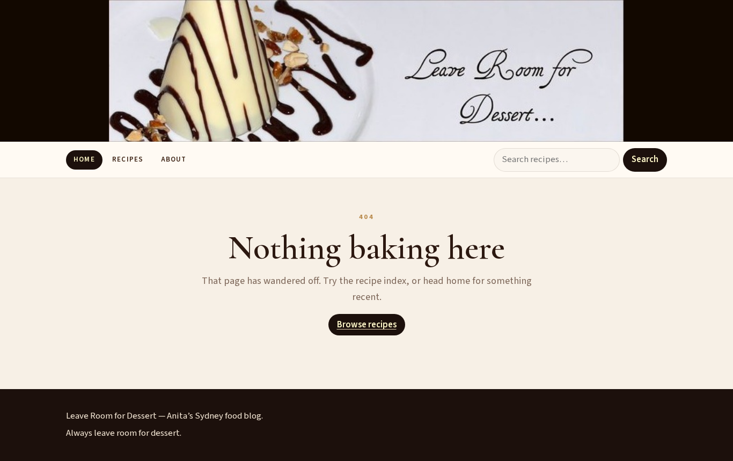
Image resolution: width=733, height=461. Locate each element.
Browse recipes (367, 324)
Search (645, 159)
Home (84, 159)
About (173, 159)
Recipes (127, 159)
